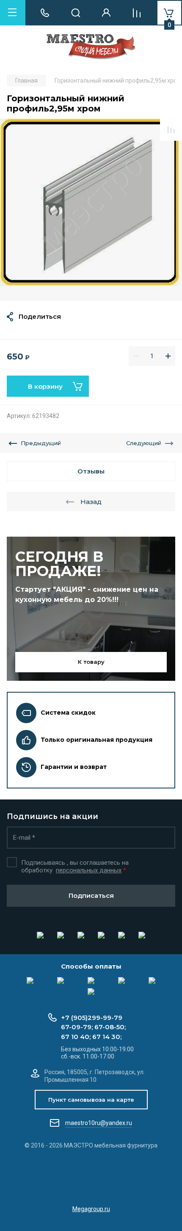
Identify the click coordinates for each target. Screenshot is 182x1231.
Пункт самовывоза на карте (91, 1099)
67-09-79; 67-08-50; (93, 1027)
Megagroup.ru (91, 1209)
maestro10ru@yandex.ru (98, 1123)
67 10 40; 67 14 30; (91, 1037)
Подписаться (91, 895)
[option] (91, 210)
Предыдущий (41, 443)
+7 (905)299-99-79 (91, 1018)
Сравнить (171, 130)
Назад (91, 502)
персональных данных (88, 870)
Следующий (143, 443)
